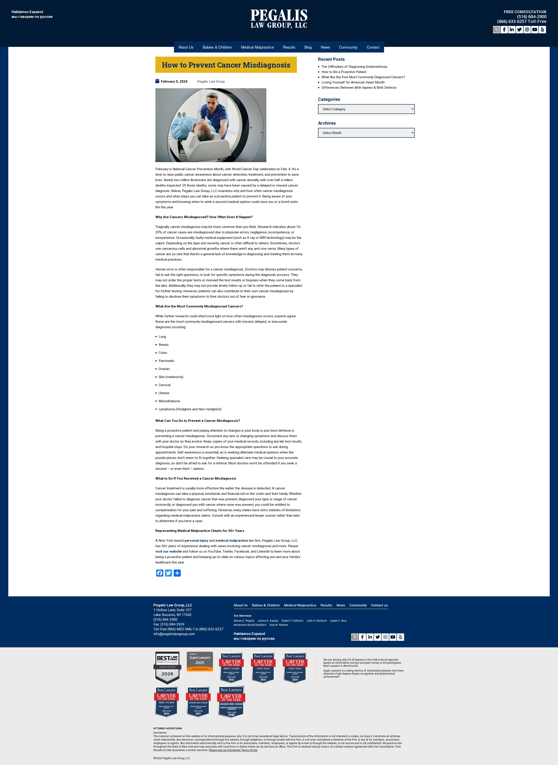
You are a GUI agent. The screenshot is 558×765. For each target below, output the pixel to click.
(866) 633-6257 (512, 21)
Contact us (379, 605)
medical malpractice (232, 541)
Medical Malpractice (257, 47)
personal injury (196, 541)
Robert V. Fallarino (292, 620)
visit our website (168, 551)
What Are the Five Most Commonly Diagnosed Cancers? (363, 77)
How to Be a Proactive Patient (344, 72)
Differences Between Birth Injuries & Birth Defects (359, 88)
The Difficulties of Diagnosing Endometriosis (354, 67)
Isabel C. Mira (338, 620)
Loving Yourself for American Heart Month (353, 82)
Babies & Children (217, 47)
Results (289, 47)
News (325, 47)
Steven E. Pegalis (244, 620)
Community (348, 47)
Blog (308, 47)
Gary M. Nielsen (278, 624)
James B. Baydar (268, 620)
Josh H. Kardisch (316, 620)
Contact (373, 47)
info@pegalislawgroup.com (174, 634)
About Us (186, 47)
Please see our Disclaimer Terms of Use (233, 750)
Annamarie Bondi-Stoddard (250, 624)
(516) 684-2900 (531, 16)
